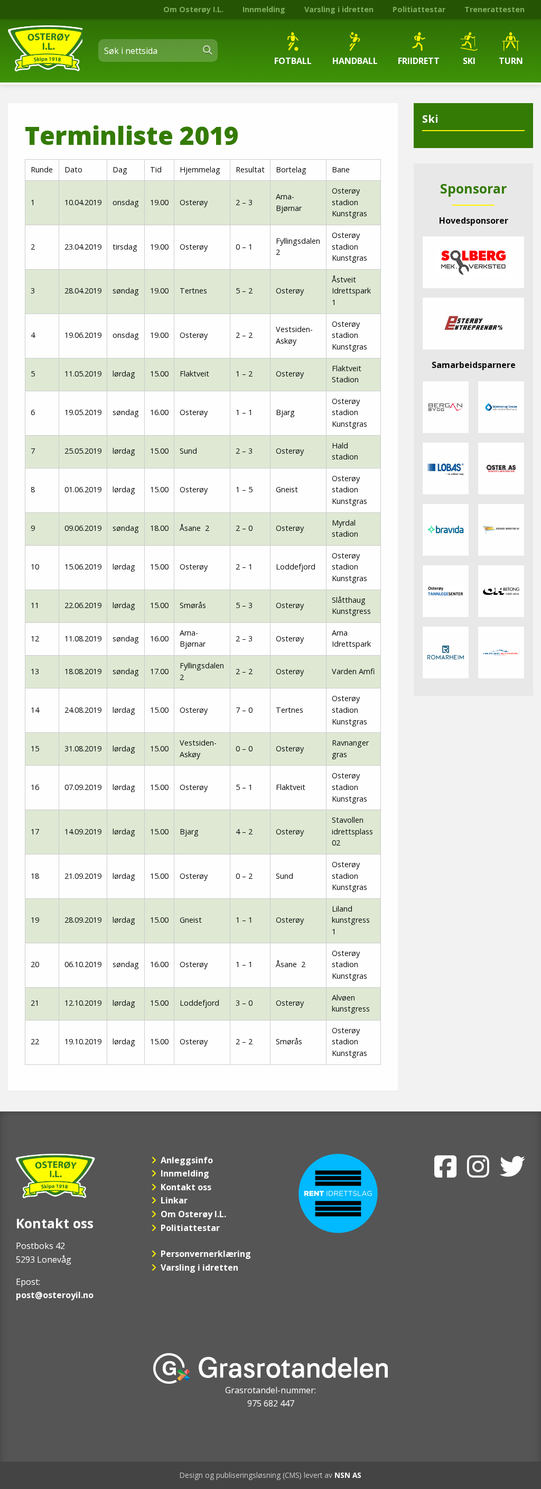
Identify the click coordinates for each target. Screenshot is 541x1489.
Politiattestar (419, 9)
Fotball (293, 61)
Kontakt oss (186, 1187)
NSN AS (347, 1475)
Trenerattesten (494, 9)
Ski (469, 61)
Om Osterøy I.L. (193, 9)
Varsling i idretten (339, 9)
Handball (355, 61)
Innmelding (263, 9)
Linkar (174, 1200)
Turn (511, 61)
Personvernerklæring (206, 1254)
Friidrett (419, 61)
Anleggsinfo (187, 1160)
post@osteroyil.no (55, 1295)
